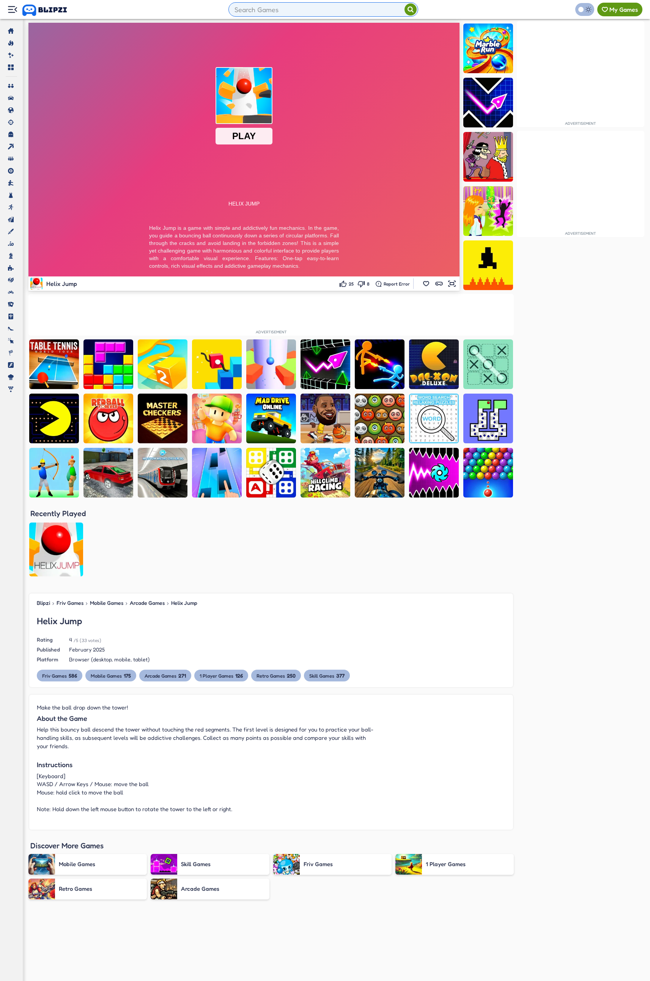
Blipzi (43, 603)
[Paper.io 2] (162, 364)
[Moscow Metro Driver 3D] (162, 472)
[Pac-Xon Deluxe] (434, 364)
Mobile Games (106, 603)
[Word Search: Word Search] (434, 418)
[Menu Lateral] (12, 9)
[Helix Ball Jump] (271, 364)
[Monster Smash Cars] (108, 472)
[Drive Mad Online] (271, 418)
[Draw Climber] (216, 364)
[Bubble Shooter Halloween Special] (379, 418)
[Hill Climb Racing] (325, 472)
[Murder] (488, 156)
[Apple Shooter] (54, 472)
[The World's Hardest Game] (488, 418)
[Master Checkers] (162, 418)
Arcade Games (147, 603)
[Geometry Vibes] (488, 102)
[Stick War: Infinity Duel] (379, 364)
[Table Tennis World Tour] (54, 364)
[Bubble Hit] (488, 472)
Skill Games (327, 675)
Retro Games (276, 675)
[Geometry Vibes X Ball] (434, 472)
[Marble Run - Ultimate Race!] (488, 48)
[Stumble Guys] (216, 418)
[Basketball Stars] (325, 418)
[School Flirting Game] (488, 211)
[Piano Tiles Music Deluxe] (216, 472)
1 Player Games (221, 675)
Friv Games (70, 603)
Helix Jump (184, 603)
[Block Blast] (108, 364)
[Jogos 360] (49, 10)
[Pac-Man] (54, 418)
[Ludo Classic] (271, 472)
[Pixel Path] (488, 265)
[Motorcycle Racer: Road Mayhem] (379, 472)
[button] (426, 283)
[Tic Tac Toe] (488, 364)
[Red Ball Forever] (108, 418)
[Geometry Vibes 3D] (325, 364)
